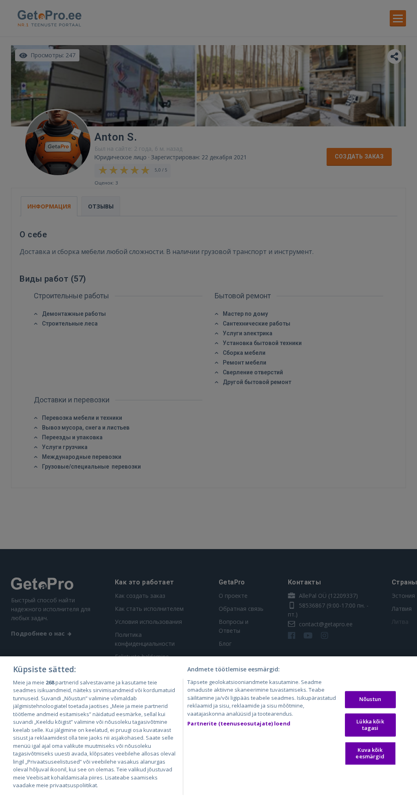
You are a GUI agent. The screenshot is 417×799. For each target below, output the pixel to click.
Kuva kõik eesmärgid (370, 753)
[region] (208, 727)
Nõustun (370, 699)
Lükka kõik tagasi (370, 725)
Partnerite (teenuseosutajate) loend (238, 723)
